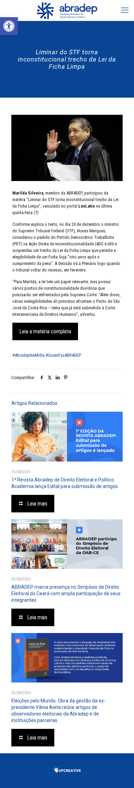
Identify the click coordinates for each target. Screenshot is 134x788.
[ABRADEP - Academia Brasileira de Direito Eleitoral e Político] (67, 10)
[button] (9, 26)
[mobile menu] (125, 10)
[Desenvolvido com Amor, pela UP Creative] (67, 771)
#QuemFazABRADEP (63, 355)
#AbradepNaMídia (28, 355)
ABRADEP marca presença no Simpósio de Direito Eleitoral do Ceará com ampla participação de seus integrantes (66, 593)
